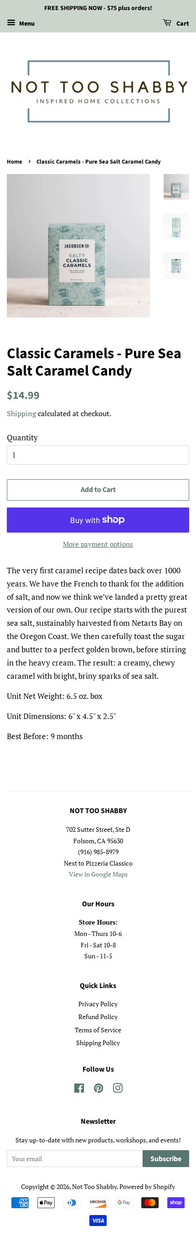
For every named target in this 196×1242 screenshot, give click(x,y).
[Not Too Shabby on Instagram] (118, 1089)
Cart (182, 23)
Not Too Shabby (94, 1186)
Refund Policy (98, 1016)
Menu (26, 23)
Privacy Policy (98, 1003)
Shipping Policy (98, 1042)
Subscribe (165, 1159)
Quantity (22, 437)
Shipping (21, 413)
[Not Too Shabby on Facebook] (79, 1089)
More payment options (98, 544)
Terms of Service (98, 1029)
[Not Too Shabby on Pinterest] (98, 1089)
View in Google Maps (98, 874)
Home (14, 162)
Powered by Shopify (147, 1186)
